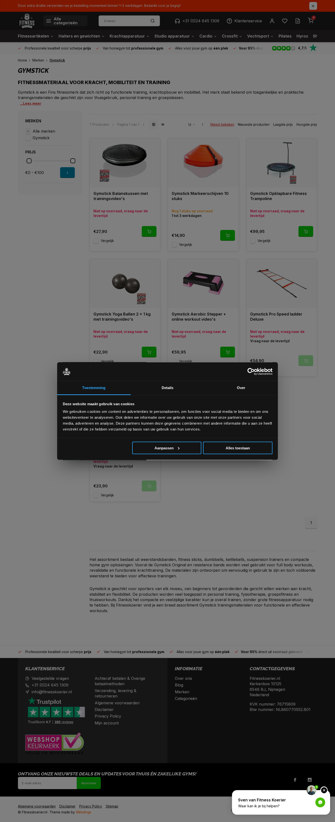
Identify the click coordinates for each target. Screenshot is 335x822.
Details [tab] (168, 388)
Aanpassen (164, 448)
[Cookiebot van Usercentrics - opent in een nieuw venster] (251, 371)
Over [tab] (241, 388)
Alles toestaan (238, 448)
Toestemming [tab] (93, 388)
